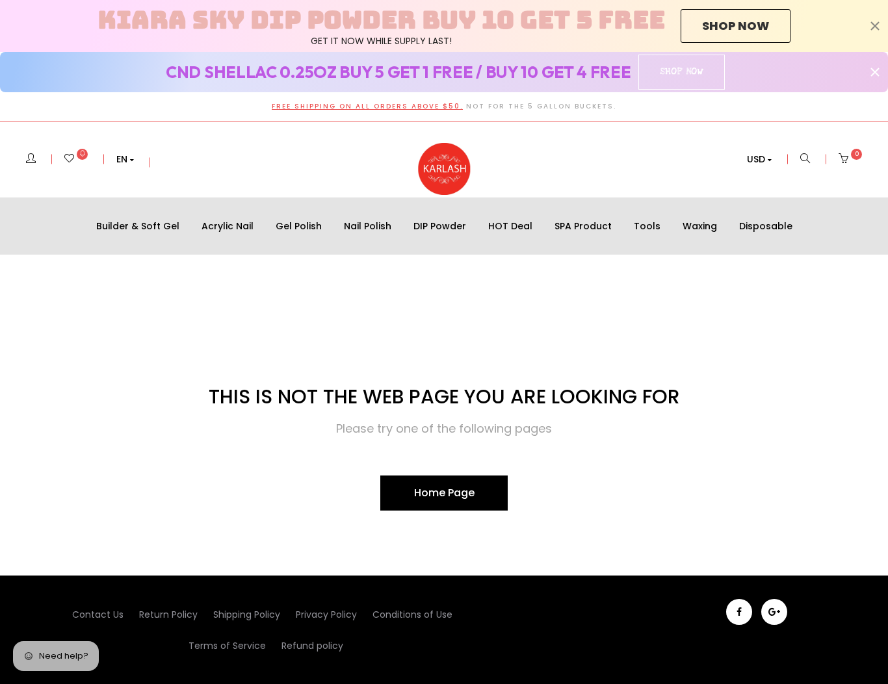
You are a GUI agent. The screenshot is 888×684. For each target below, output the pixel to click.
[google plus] (774, 612)
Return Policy (168, 614)
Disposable (765, 226)
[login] (31, 159)
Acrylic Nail (228, 226)
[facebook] (739, 612)
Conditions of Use (412, 614)
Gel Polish (299, 226)
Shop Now (681, 71)
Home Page (444, 492)
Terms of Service (227, 645)
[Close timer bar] (875, 26)
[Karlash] (444, 169)
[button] (125, 159)
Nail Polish (367, 226)
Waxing (700, 226)
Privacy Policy (326, 614)
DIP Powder (439, 226)
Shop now (735, 26)
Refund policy (312, 645)
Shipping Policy (246, 614)
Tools (647, 226)
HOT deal (510, 226)
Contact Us (98, 614)
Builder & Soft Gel (137, 226)
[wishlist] (76, 159)
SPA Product (583, 226)
